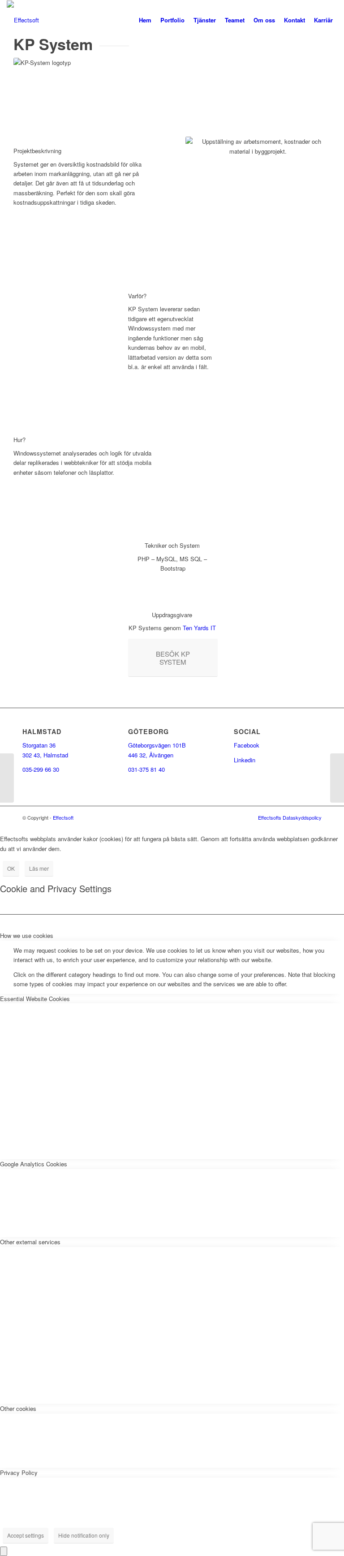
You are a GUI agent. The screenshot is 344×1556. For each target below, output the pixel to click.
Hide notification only (83, 1535)
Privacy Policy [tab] (19, 1472)
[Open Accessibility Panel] (3, 1551)
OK (11, 868)
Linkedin (244, 760)
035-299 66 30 (40, 769)
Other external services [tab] (30, 1242)
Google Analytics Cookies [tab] (33, 1164)
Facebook (246, 745)
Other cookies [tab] (18, 1408)
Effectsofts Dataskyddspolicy (290, 817)
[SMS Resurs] (7, 778)
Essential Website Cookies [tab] (35, 998)
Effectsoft (63, 817)
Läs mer (39, 868)
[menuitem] (145, 20)
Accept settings (25, 1535)
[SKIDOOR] (337, 778)
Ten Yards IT (199, 627)
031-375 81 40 (146, 769)
